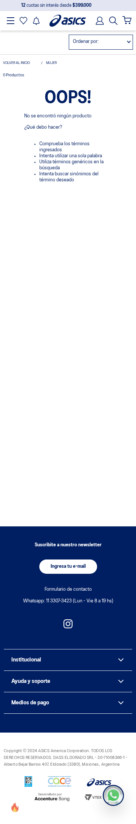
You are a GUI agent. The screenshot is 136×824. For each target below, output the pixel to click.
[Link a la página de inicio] (20, 63)
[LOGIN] (97, 20)
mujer (51, 63)
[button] (113, 20)
